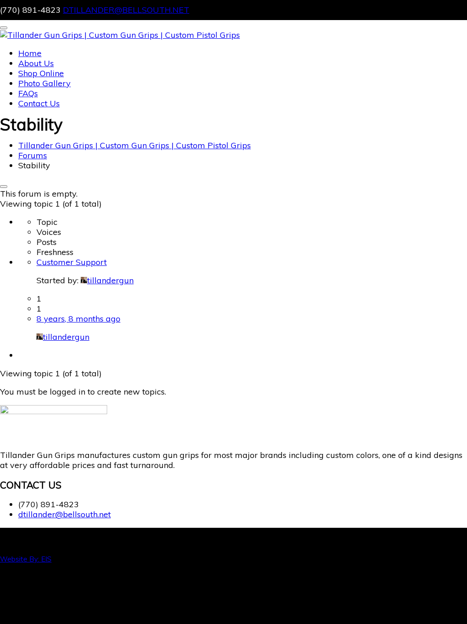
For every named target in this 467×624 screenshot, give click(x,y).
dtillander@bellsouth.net (126, 10)
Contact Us (39, 103)
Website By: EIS (26, 559)
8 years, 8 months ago (78, 318)
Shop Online (41, 73)
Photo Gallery (44, 83)
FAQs (28, 93)
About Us (36, 63)
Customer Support (71, 262)
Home (30, 53)
